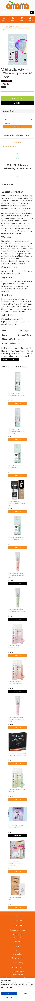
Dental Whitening (14, 26)
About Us (17, 942)
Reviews (5, 146)
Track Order (17, 925)
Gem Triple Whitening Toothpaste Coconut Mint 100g (16, 719)
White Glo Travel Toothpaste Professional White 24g (16, 431)
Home (5, 26)
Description (6, 142)
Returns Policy (17, 967)
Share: (3, 81)
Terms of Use (17, 958)
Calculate (18, 127)
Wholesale (17, 934)
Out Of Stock (17, 583)
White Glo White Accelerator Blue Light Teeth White (15, 863)
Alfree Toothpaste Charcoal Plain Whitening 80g (16, 503)
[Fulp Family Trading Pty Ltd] (17, 4)
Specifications (17, 142)
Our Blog (17, 946)
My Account (17, 921)
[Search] (32, 12)
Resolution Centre (17, 930)
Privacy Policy (17, 963)
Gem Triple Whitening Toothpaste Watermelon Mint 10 (16, 575)
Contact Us (17, 951)
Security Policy (18, 972)
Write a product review (11, 360)
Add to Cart (18, 98)
